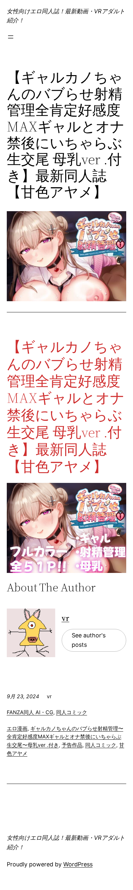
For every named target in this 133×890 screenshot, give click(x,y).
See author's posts (89, 640)
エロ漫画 (17, 728)
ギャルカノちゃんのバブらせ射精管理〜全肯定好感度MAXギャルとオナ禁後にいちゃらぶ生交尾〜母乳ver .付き (65, 736)
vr (65, 618)
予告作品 (72, 745)
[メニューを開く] (11, 37)
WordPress (78, 864)
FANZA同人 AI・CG (30, 712)
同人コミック (71, 712)
